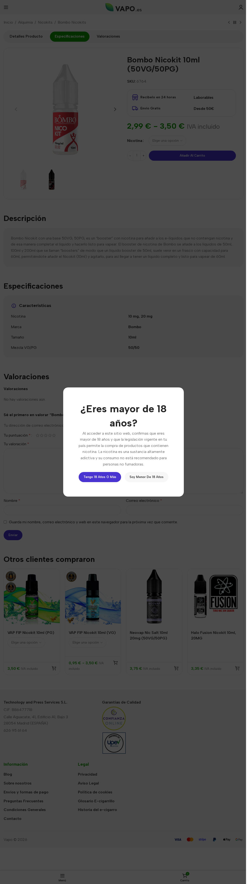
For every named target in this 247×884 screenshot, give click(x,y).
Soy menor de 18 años (147, 477)
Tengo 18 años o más (99, 477)
